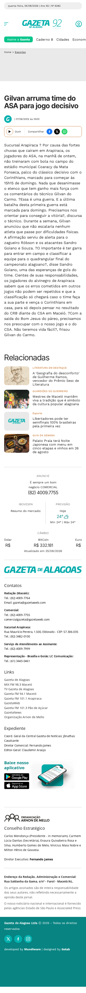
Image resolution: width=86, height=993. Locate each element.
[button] (79, 24)
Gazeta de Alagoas (17, 680)
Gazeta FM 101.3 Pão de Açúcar (26, 708)
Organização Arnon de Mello (24, 717)
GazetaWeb (12, 703)
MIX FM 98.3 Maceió (18, 684)
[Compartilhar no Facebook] (49, 131)
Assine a (18, 39)
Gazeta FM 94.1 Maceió (20, 694)
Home (7, 52)
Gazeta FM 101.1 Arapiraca (23, 698)
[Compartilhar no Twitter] (57, 131)
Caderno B (44, 39)
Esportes (20, 52)
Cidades (62, 39)
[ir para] (52, 775)
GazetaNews (13, 712)
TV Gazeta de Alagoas (19, 689)
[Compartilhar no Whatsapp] (64, 131)
